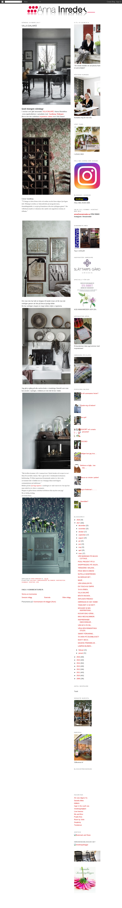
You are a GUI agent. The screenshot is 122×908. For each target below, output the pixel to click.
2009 (78, 679)
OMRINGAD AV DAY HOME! (88, 602)
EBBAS (76, 803)
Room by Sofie (79, 819)
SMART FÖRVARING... (86, 634)
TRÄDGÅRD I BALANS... (87, 568)
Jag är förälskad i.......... (88, 489)
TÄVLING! (83, 441)
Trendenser (78, 825)
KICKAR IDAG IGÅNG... (86, 613)
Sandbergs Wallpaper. (56, 114)
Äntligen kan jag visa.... (88, 453)
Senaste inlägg (27, 597)
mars (80, 553)
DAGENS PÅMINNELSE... (87, 643)
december (82, 525)
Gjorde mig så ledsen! (87, 405)
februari (81, 650)
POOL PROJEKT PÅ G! (86, 562)
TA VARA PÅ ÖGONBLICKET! (88, 637)
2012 (78, 669)
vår (37, 582)
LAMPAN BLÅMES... (85, 646)
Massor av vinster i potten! (89, 477)
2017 (78, 523)
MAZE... (81, 580)
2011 (78, 672)
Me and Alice (78, 814)
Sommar (25, 582)
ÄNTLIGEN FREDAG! (85, 599)
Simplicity (77, 822)
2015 (78, 660)
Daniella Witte (79, 801)
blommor (51, 580)
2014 (78, 663)
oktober (81, 532)
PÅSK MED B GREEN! (86, 571)
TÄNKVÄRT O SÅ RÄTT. (86, 605)
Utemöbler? (84, 501)
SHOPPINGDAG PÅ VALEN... (88, 565)
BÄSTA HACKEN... (84, 596)
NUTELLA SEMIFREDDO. (87, 574)
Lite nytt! (83, 417)
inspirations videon (46, 116)
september (82, 535)
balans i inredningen (38, 580)
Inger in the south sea (81, 806)
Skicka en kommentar (29, 594)
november (82, 529)
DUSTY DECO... (83, 640)
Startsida (47, 597)
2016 (78, 657)
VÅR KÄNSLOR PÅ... (85, 583)
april (80, 550)
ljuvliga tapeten (36, 485)
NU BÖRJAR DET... (85, 577)
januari (81, 653)
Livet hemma (78, 811)
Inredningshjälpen (80, 809)
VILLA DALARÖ (48, 111)
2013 (78, 666)
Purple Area (78, 817)
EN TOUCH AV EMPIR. (86, 586)
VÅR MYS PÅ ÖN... (85, 625)
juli (80, 541)
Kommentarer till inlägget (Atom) (45, 602)
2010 (78, 675)
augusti (81, 538)
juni (80, 544)
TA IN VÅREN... (83, 589)
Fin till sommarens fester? (89, 393)
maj (80, 547)
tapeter (32, 582)
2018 (78, 520)
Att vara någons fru (80, 798)
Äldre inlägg (66, 597)
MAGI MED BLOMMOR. (86, 617)
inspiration (60, 580)
